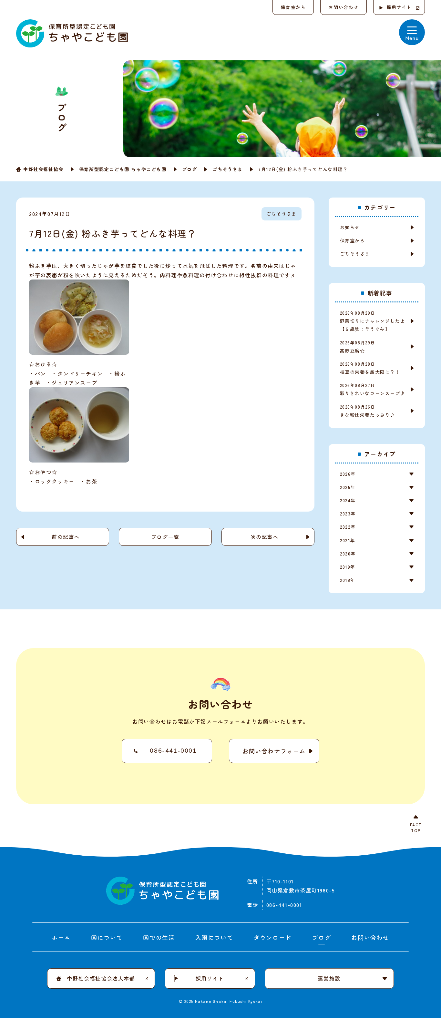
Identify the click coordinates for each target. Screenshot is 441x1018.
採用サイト (399, 7)
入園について (214, 937)
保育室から (293, 7)
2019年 (347, 567)
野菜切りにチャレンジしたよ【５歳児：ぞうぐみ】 (372, 321)
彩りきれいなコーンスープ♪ (372, 389)
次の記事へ (265, 537)
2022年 (348, 527)
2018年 (347, 580)
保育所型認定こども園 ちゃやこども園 (123, 169)
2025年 (348, 487)
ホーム (61, 937)
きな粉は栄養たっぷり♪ (367, 411)
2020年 (348, 553)
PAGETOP (416, 827)
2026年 (348, 474)
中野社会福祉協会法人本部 (101, 978)
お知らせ (350, 227)
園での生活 (159, 937)
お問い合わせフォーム (274, 751)
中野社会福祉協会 (43, 169)
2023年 (348, 513)
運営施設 (329, 978)
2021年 (347, 540)
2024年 (348, 500)
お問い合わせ (343, 7)
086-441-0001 (173, 751)
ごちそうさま (227, 169)
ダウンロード (272, 937)
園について (107, 937)
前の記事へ (66, 537)
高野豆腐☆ (357, 347)
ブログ (189, 169)
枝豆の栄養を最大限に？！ (370, 368)
